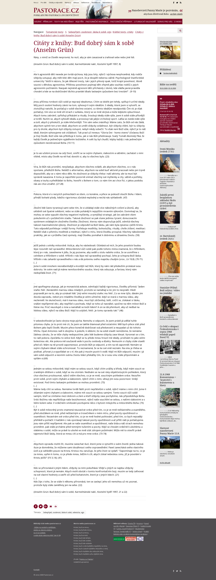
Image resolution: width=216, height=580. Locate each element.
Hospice (140, 523)
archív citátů (176, 14)
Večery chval (137, 531)
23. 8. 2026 (172, 88)
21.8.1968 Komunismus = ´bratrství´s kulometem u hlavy (168, 380)
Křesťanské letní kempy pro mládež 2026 (169, 42)
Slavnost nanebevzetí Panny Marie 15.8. (170, 431)
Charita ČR (131, 523)
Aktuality (165, 141)
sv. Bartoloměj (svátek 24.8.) (167, 237)
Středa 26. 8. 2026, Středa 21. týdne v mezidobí (167, 106)
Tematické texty (54, 31)
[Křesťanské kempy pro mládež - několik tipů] (170, 52)
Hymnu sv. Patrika (86, 559)
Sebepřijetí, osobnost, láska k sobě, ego (89, 31)
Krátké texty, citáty (123, 31)
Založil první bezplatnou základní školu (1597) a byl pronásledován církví (168, 201)
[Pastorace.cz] (56, 12)
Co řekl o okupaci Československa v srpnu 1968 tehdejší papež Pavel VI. (169, 332)
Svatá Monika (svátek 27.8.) (167, 150)
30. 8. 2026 (164, 88)
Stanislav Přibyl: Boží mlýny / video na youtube (170, 290)
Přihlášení (165, 69)
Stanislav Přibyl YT (132, 526)
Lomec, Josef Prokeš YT (125, 529)
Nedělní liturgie (170, 130)
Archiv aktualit (165, 463)
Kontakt (37, 569)
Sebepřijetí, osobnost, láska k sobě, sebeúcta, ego (63, 512)
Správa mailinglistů (170, 73)
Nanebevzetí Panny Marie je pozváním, (155, 10)
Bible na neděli (168, 84)
